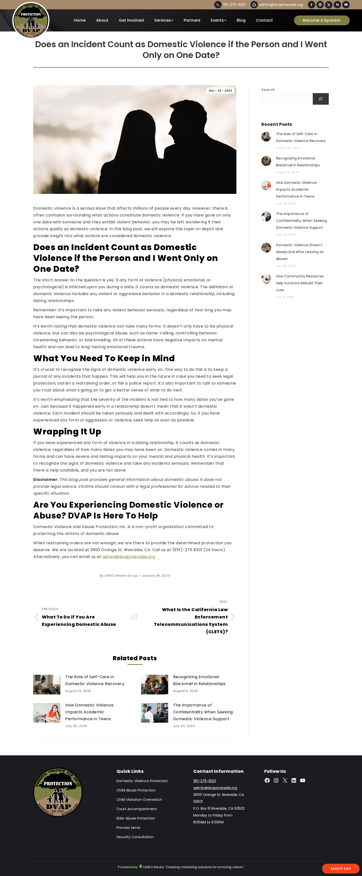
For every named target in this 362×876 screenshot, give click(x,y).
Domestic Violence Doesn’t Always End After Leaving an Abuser (300, 252)
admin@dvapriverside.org (281, 4)
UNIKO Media (153, 867)
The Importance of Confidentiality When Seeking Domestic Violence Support (203, 712)
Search (268, 89)
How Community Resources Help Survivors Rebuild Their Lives (300, 283)
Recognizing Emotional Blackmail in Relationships (199, 680)
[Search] (321, 99)
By (119, 575)
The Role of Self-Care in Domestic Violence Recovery (94, 680)
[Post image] (46, 684)
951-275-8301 (234, 4)
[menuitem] (80, 20)
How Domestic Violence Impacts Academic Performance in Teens (89, 712)
